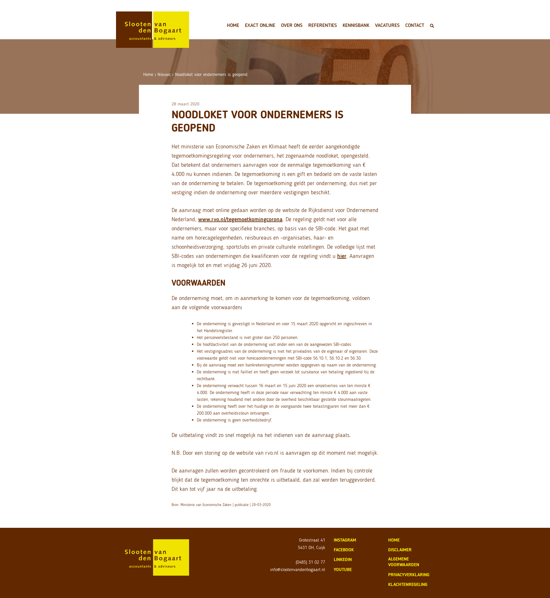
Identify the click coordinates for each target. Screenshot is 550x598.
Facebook (344, 549)
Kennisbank (356, 25)
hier (341, 255)
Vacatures (387, 25)
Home (233, 25)
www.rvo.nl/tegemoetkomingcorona (240, 219)
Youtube (343, 569)
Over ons (291, 25)
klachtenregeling (407, 584)
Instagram (345, 540)
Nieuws (164, 74)
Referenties (322, 25)
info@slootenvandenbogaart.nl (297, 569)
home (394, 540)
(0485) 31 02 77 (310, 562)
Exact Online (260, 25)
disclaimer (400, 549)
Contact (414, 25)
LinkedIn (343, 559)
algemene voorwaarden (403, 561)
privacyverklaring (408, 574)
